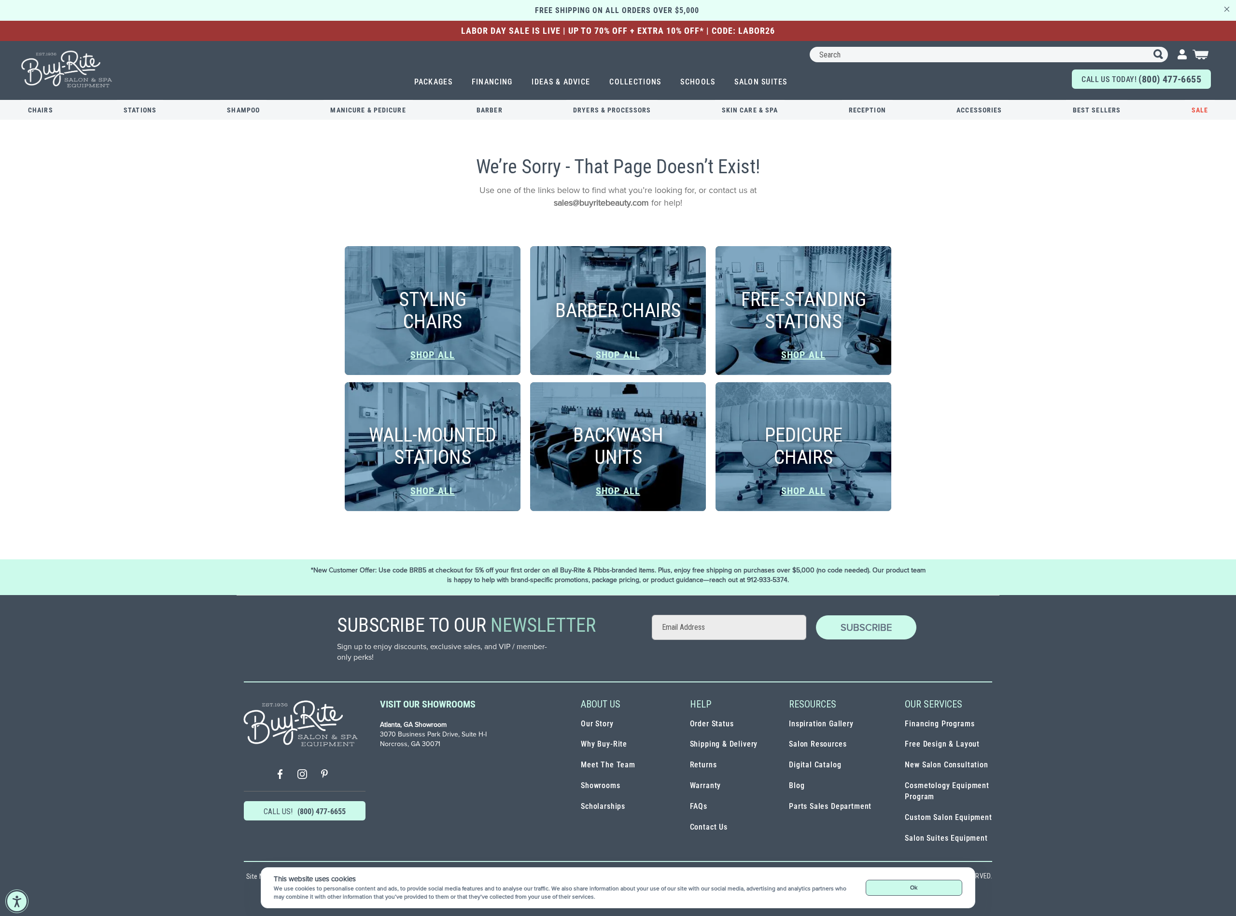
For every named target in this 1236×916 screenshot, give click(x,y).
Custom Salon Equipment (948, 817)
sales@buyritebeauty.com (601, 202)
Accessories (979, 110)
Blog (796, 785)
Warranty (705, 785)
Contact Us (709, 827)
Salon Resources (817, 744)
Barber (490, 110)
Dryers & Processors (612, 110)
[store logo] (67, 69)
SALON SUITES (760, 81)
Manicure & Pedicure (368, 110)
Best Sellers (1097, 110)
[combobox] (989, 54)
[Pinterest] (324, 775)
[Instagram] (302, 775)
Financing (492, 81)
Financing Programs (939, 723)
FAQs (698, 806)
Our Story (597, 723)
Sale (1200, 110)
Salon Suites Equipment (946, 838)
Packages (433, 81)
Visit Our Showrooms (428, 704)
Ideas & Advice (561, 81)
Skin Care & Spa (750, 110)
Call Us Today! (1141, 79)
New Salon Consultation (946, 764)
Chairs (40, 110)
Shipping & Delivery (724, 744)
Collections (635, 81)
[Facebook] (280, 775)
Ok (913, 887)
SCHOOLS (697, 81)
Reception (867, 110)
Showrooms (600, 785)
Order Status (712, 723)
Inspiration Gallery (821, 723)
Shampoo (243, 110)
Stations (140, 110)
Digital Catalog (815, 764)
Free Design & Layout (942, 744)
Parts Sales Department (830, 806)
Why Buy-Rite (604, 744)
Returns (703, 764)
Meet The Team (608, 764)
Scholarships (603, 806)
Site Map (258, 876)
